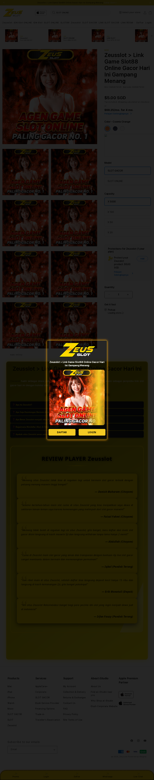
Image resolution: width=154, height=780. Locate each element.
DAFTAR (62, 432)
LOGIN (92, 432)
